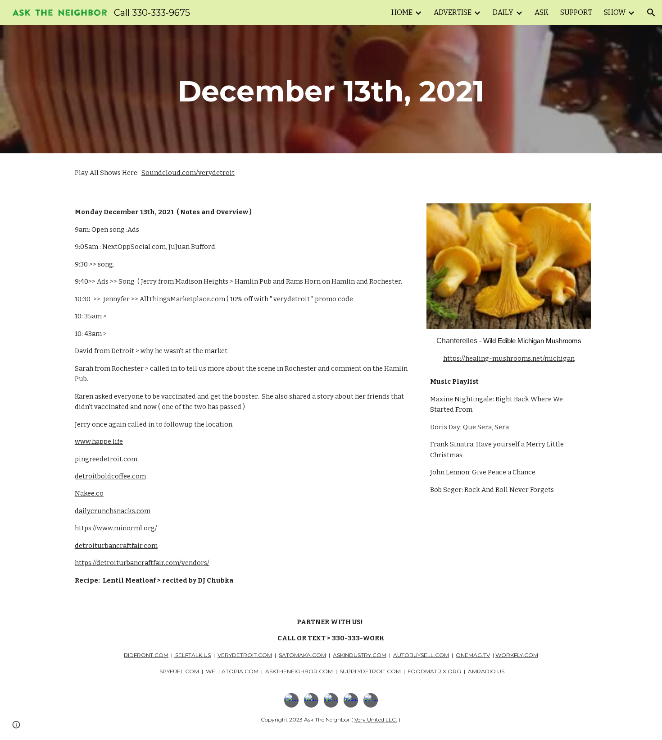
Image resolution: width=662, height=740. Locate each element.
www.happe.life (99, 441)
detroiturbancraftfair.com (116, 546)
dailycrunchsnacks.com (112, 511)
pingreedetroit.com (106, 459)
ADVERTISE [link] (453, 12)
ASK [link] (542, 12)
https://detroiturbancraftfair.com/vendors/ (142, 563)
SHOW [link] (615, 12)
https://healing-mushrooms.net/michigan (509, 358)
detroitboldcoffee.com (110, 476)
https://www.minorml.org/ (116, 528)
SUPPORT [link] (576, 12)
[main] (331, 89)
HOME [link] (402, 12)
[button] (651, 12)
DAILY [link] (503, 12)
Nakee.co (89, 493)
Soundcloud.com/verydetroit (188, 173)
